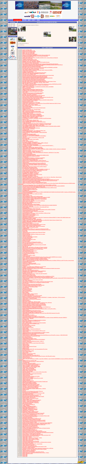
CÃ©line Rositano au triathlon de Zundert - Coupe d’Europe (32, 443)
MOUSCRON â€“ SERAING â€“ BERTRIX (29, 191)
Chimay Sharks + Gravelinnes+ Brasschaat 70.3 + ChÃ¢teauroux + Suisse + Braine (36, 124)
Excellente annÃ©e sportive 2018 (28, 85)
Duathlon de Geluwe (25, 194)
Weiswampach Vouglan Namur (27, 58)
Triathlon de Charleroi (25, 344)
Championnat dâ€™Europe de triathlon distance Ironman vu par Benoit (34, 305)
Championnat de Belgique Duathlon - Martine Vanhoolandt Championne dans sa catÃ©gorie (37, 448)
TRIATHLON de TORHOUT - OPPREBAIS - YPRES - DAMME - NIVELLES (35, 142)
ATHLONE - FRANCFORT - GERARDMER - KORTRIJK (31, 221)
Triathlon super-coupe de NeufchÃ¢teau (29, 369)
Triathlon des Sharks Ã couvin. (27, 374)
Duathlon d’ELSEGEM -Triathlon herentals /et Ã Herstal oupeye (33, 311)
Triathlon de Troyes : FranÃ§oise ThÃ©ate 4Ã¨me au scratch (32, 378)
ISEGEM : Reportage (25, 405)
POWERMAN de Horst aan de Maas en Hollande (30, 385)
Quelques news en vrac (26, 256)
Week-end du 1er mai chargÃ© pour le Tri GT (30, 426)
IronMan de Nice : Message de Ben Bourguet (30, 412)
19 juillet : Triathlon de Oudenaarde (28, 368)
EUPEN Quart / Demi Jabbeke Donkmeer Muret (30, 60)
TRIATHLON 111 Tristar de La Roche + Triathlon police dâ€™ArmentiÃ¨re (34, 273)
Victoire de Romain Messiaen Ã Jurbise (29, 239)
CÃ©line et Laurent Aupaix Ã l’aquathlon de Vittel (30, 427)
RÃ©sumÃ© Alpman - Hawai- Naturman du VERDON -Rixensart (33, 115)
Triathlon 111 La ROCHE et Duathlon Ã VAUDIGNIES (31, 181)
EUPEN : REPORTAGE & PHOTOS (28, 407)
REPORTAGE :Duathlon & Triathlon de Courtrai (30, 411)
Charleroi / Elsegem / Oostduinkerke (28, 128)
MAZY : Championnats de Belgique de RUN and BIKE (31, 111)
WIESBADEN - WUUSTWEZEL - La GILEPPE (30, 176)
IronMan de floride (25, 352)
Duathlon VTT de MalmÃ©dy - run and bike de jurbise (31, 296)
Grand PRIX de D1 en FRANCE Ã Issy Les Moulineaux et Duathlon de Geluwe (35, 282)
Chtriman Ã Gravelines (26, 264)
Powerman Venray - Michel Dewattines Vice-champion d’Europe (33, 451)
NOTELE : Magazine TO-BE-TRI (27, 141)
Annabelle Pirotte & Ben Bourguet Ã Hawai (29, 70)
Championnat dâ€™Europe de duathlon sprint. (30, 159)
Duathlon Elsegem (25, 343)
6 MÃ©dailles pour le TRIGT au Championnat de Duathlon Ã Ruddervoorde (35, 381)
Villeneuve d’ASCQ (25, 162)
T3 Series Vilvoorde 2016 (26, 122)
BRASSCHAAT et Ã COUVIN (27, 222)
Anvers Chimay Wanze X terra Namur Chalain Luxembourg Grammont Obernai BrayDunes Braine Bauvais (40, 63)
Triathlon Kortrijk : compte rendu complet (29, 367)
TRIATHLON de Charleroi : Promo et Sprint (29, 315)
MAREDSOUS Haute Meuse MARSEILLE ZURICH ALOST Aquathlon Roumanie (35, 62)
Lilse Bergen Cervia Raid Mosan (27, 71)
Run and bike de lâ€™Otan (26, 245)
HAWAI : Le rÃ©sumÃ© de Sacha (28, 87)
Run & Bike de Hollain (26, 241)
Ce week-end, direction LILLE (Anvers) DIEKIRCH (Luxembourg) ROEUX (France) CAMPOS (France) (39, 187)
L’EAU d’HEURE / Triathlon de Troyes (28, 127)
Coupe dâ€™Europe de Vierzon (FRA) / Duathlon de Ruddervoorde (33, 186)
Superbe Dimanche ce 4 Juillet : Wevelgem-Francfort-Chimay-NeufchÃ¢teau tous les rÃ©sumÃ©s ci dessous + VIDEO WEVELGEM (44, 335)
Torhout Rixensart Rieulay (26, 88)
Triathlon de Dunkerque (26, 379)
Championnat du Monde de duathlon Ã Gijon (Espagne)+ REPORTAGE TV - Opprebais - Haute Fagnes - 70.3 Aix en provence (43, 297)
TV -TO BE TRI (25, 133)
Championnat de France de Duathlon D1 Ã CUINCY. (31, 376)
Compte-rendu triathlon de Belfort (27, 377)
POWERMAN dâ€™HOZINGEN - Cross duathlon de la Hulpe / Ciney (33, 130)
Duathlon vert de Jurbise (26, 240)
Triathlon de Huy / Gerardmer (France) (28, 215)
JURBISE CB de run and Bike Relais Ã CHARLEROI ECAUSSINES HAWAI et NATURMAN (37, 86)
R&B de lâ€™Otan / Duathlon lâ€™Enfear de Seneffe (31, 202)
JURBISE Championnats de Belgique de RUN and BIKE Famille (33, 112)
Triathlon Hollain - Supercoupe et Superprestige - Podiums (32, 437)
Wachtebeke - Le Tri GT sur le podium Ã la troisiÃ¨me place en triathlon (34, 449)
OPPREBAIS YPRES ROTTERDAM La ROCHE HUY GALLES (33, 90)
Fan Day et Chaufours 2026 (27, 49)
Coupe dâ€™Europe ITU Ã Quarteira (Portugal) (30, 387)
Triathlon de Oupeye (25, 329)
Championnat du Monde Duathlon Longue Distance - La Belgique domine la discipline (36, 442)
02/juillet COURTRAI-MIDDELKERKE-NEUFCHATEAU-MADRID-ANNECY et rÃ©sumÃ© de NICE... (39, 308)
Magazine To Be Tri (25, 119)
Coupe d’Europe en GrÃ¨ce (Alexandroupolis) (29, 425)
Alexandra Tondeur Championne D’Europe (29, 346)
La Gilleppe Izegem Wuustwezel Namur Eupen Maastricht (32, 93)
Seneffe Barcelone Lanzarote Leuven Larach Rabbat (31, 102)
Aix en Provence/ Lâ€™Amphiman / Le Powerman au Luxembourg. (33, 157)
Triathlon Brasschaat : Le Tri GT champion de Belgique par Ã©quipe (33, 421)
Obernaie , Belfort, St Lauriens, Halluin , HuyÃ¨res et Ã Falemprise (33, 226)
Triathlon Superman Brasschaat (27, 440)
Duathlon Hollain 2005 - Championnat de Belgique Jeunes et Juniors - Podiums (35, 452)
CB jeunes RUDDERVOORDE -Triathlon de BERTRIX (31, 131)
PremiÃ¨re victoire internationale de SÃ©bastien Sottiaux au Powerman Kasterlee (36, 428)
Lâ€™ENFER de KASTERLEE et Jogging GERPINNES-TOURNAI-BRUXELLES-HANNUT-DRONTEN (39, 205)
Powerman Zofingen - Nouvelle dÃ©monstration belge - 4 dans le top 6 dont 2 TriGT (36, 435)
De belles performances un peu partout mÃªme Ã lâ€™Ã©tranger (33, 285)
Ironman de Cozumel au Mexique (27, 327)
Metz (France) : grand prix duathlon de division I (30, 270)
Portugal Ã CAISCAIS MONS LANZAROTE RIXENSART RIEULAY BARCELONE (36, 55)
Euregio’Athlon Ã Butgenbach (27, 417)
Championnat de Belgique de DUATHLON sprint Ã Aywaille (32, 307)
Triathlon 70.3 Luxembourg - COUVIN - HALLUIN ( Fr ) (31, 151)
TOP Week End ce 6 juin (26, 340)
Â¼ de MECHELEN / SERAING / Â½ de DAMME (30, 172)
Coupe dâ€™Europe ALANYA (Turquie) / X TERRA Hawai (32, 114)
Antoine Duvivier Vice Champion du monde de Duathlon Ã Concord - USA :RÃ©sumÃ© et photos (38, 356)
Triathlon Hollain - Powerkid (27, 436)
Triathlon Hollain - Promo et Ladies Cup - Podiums (30, 439)
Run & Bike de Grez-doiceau (27, 289)
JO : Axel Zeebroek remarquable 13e (28, 404)
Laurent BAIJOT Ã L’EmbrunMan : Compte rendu (30, 402)
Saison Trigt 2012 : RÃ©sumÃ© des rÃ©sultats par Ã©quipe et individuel (34, 247)
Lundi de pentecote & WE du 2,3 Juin (28, 274)
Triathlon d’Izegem (25, 331)
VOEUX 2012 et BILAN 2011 (27, 288)
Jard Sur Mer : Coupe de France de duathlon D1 (30, 386)
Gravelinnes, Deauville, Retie (27, 272)
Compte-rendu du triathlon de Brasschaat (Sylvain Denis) (32, 373)
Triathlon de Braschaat (26, 375)
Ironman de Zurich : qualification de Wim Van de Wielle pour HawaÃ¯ (34, 420)
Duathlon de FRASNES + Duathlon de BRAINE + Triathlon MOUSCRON (34, 132)
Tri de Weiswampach (25, 362)
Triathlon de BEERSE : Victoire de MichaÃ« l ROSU (31, 366)
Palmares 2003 (24, 454)
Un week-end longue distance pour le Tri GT (29, 416)
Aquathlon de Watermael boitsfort (28, 380)
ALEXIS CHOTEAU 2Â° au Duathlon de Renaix (30, 398)
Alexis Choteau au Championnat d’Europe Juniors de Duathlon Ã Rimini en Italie (35, 415)
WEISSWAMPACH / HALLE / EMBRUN (29, 218)
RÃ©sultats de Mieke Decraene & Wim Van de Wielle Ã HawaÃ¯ (33, 396)
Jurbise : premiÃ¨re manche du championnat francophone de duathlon (34, 322)
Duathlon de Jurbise (25, 165)
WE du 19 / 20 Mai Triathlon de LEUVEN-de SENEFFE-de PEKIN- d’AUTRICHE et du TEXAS (38, 276)
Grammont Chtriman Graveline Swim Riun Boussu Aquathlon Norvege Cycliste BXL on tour (37, 97)
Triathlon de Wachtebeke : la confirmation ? (29, 250)
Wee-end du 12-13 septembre (27, 357)
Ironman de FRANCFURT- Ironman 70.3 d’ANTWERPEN (31, 306)
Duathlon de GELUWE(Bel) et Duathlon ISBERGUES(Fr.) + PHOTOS (34, 388)
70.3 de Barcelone (25, 156)
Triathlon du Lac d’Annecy (26, 149)
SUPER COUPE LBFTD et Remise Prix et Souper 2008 (31, 394)
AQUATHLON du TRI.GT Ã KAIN (28, 216)
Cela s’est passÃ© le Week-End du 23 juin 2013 (30, 223)
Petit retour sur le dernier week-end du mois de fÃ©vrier (31, 284)
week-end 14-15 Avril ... (26, 233)
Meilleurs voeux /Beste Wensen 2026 (28, 50)
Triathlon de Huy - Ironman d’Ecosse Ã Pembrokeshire (31, 299)
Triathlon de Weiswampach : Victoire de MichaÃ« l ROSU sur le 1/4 (33, 330)
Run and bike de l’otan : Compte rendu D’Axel (30, 392)
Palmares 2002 (24, 455)
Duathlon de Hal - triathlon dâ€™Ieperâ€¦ (29, 263)
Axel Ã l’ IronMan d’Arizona (26, 351)
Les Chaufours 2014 (25, 190)
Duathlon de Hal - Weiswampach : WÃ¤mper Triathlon (31, 301)
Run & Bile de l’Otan (25, 324)
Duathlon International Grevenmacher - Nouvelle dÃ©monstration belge (34, 431)
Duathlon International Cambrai (27, 453)
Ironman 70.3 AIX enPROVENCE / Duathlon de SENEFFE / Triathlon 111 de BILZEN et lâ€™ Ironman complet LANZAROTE (43, 185)
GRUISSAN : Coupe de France (27, 354)
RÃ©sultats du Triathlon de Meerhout (28, 447)
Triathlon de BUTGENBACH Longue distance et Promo (31, 310)
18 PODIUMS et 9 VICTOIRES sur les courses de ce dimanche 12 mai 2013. (35, 228)
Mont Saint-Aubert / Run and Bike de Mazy (29, 167)
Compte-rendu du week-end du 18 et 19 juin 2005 (30, 441)
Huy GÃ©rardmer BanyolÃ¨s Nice (28, 56)
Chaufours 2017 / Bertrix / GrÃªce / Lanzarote (30, 104)
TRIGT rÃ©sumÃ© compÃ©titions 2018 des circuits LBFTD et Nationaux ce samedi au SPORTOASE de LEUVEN (41, 84)
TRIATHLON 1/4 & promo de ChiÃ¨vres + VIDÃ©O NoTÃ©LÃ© (33, 361)
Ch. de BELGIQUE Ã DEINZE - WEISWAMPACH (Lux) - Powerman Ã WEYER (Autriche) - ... (38, 145)
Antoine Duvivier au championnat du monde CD (30, 395)
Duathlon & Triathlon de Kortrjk (27, 371)
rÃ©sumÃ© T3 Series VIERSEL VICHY (29, 74)
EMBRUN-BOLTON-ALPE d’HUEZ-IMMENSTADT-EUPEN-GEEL (33, 333)
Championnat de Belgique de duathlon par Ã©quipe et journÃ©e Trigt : (34, 163)
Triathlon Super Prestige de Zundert (28, 444)
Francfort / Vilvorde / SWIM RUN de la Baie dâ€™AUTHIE (32, 96)
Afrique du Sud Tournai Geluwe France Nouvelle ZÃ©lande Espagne (33, 107)
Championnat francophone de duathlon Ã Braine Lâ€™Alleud (32, 279)
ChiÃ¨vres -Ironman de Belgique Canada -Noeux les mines (32, 174)
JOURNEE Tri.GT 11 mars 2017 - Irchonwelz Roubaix (31, 109)
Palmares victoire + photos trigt (27, 206)
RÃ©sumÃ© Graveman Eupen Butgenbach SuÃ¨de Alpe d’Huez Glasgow (34, 76)
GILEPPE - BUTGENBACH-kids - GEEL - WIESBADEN (31, 219)
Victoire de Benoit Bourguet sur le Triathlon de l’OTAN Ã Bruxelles (33, 316)
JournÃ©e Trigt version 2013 (27, 235)
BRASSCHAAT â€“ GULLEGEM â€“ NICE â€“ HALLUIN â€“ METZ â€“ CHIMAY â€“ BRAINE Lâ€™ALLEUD (40, 179)
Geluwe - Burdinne (25, 292)
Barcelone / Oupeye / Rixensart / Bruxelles (29, 171)
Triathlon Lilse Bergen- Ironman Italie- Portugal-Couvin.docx (32, 89)
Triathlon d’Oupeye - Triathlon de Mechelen (29, 298)
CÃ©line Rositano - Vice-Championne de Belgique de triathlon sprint (33, 424)
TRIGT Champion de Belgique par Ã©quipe (29, 383)
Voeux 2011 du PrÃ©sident (26, 326)
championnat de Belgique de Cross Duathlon (29, 236)
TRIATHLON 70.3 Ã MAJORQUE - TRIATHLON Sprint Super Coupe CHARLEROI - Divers (37, 277)
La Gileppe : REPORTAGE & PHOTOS (29, 406)
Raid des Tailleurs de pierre (26, 321)
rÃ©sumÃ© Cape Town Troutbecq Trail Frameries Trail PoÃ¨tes (33, 68)
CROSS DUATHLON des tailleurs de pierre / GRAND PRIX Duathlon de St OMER (36, 197)
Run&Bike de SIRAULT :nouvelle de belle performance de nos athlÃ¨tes (34, 198)
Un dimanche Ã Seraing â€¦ (27, 262)
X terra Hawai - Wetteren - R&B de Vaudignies (30, 293)
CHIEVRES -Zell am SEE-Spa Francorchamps (30, 144)
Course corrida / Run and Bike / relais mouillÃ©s (30, 139)
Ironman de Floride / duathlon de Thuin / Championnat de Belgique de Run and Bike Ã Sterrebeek (38, 209)
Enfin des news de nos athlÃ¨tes (27, 201)
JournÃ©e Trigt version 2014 (27, 195)
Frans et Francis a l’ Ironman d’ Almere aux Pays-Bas (31, 433)
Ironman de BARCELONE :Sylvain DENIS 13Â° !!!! (31, 355)
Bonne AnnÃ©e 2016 (25, 138)
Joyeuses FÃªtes (25, 140)
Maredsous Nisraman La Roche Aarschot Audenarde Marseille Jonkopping (34, 77)
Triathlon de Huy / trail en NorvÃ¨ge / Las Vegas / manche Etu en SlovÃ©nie (35, 259)
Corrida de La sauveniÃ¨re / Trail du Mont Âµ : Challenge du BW (33, 137)
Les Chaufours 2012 (25, 278)
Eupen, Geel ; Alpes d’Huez (27, 269)
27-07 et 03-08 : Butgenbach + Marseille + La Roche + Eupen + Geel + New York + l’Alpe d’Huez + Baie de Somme (42, 177)
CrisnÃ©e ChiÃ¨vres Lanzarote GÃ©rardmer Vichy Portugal (32, 91)
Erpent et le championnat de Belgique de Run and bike (31, 242)
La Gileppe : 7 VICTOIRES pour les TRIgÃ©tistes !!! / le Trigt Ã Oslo (34, 266)
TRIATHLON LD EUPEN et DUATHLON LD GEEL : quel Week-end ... (34, 303)
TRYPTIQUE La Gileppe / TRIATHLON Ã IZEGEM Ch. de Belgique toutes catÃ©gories (37, 302)
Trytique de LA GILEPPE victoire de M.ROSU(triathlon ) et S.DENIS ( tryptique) (35, 332)
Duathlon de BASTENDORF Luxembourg (29, 382)
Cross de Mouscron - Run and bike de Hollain (30, 286)
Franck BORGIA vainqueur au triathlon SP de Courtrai (31, 419)
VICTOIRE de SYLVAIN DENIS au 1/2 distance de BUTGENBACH (33, 339)
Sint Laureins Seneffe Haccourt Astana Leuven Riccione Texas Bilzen (34, 80)
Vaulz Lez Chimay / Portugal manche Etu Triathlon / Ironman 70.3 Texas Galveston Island (37, 281)
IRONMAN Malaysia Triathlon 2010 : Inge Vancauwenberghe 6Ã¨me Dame (34, 349)
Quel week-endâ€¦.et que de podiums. (28, 261)
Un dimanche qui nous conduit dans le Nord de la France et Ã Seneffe (34, 244)
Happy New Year (25, 246)
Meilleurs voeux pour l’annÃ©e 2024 (28, 53)
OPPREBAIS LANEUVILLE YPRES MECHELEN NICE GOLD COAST (34, 72)
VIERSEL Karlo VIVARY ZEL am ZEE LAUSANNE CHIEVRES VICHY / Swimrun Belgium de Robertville (40, 57)
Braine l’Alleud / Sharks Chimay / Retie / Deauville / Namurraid (32, 98)
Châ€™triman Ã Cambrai (26, 300)
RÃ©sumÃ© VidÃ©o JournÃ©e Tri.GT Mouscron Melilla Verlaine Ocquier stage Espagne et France (39, 81)
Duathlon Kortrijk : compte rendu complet (29, 370)
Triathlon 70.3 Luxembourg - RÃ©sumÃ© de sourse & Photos (32, 150)
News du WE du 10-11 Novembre (27, 251)
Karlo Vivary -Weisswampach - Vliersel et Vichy (30, 120)
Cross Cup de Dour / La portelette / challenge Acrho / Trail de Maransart (34, 199)
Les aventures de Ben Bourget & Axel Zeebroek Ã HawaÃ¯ (32, 295)
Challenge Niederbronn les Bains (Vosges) (29, 338)
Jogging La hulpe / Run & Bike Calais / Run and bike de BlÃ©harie (33, 200)
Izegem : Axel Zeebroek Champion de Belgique (30, 364)
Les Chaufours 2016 (25, 129)
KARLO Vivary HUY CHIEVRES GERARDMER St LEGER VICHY (33, 73)
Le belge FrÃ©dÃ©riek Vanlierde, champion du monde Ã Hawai (33, 211)
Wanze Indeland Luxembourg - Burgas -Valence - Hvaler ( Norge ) (33, 125)
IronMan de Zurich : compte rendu (28, 410)
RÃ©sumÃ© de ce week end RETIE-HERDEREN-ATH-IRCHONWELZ (34, 135)
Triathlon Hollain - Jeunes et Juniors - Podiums (30, 438)
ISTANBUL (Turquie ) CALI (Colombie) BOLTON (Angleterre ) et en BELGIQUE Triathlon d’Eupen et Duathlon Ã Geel (42, 220)
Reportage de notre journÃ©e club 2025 (29, 51)
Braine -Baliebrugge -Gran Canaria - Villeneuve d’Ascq (31, 105)
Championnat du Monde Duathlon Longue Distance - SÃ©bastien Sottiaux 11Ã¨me (36, 423)
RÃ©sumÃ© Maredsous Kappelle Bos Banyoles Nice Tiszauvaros (33, 95)
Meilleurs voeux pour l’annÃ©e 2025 (28, 52)
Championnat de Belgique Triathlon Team (29, 188)
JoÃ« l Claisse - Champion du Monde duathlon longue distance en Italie (34, 446)
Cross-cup (24, 390)
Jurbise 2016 (24, 136)
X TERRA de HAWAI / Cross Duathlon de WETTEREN (31, 113)
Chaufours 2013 (25, 231)
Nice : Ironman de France (26, 336)
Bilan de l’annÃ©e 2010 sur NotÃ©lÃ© (28, 325)
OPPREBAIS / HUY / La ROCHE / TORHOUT (30, 117)
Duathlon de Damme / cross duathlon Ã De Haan (30, 214)
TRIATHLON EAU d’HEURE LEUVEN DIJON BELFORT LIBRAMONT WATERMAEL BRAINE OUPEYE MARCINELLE (42, 64)
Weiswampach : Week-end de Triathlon (29, 363)
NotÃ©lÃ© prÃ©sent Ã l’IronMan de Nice (29, 334)
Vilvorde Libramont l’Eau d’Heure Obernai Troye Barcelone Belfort (33, 79)
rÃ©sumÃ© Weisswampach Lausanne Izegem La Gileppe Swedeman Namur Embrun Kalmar (38, 75)
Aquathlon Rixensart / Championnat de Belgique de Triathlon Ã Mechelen (34, 258)
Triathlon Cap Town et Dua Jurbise (28, 110)
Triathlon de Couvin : (25, 309)
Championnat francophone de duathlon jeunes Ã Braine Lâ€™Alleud (33, 232)
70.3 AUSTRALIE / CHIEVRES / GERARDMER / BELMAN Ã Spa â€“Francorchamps (36, 118)
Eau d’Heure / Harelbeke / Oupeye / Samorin (29, 100)
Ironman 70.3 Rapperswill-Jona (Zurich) (29, 154)
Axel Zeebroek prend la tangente (27, 393)
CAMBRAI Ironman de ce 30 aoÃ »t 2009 (29, 360)
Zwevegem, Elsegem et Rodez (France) (29, 275)
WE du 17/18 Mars (25, 283)
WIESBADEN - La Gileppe (26, 146)
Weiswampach (24, 265)
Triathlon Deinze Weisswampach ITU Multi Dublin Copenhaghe (32, 92)
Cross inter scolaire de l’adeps (27, 237)
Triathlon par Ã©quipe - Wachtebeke (28, 450)
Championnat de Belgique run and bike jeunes (30, 210)
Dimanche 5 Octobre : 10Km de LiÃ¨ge (28, 397)
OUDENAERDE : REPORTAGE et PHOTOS (29, 408)
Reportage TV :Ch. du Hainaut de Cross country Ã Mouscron (32, 391)
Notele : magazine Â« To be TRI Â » (28, 314)
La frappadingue (25, 254)
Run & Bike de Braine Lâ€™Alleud (28, 294)
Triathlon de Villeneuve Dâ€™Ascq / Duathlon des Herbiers (32, 193)
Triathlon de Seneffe (25, 345)
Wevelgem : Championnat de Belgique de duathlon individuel (32, 267)
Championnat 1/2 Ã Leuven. (27, 342)
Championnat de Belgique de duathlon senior (29, 189)
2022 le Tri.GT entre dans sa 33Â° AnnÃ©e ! (29, 54)
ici (28, 43)
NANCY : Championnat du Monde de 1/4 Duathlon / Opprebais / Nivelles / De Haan (36, 257)
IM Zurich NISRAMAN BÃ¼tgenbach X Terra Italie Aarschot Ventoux (34, 121)
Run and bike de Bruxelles (26, 238)
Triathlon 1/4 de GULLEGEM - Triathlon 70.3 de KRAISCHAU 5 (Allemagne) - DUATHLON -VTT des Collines (40, 152)
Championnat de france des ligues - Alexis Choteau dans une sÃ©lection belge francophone (37, 432)
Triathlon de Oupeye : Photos (27, 399)
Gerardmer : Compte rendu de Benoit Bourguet (30, 401)
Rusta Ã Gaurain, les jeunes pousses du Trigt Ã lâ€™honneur (32, 249)
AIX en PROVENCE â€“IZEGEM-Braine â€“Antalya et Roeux (32, 158)
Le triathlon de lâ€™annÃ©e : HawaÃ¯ (28, 255)
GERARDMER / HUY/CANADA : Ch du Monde (30, 173)
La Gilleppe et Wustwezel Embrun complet (29, 59)
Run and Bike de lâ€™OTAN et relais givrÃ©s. (30, 168)
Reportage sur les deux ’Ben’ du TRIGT (29, 353)
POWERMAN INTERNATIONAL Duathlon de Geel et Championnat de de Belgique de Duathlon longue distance (41, 268)
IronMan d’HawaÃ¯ (25, 328)
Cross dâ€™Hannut (25, 287)
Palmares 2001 (24, 456)
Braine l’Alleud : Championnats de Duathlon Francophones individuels (34, 320)
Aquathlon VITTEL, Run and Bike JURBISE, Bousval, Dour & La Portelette (35, 164)
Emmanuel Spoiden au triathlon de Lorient (29, 445)
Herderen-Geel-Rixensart (26, 108)
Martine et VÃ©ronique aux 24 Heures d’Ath (29, 429)
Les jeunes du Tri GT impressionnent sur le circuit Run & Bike (32, 414)
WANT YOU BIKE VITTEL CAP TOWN (29, 83)
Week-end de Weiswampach (27, 403)
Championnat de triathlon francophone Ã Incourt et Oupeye (32, 430)
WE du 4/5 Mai (24, 230)
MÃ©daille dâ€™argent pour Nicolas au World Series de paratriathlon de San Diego (36, 229)
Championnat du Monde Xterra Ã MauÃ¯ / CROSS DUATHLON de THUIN (34, 170)
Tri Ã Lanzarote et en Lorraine (27, 212)
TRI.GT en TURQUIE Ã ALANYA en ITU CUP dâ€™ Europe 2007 (33, 413)
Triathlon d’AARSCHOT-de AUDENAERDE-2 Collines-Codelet (32, 148)
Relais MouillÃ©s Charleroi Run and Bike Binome (30, 69)
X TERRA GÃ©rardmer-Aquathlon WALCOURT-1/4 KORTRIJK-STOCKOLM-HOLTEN (36, 123)
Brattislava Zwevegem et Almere (27, 101)
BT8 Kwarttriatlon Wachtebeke (27, 337)
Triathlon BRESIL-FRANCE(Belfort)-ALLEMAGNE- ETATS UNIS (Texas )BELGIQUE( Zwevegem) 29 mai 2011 (41, 313)
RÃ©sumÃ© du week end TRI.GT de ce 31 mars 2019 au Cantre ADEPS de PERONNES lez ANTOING (39, 67)
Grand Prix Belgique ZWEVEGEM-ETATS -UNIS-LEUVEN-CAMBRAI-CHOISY (35, 155)
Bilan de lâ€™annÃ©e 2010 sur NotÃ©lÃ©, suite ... (31, 323)
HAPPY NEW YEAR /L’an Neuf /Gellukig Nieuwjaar (31, 204)
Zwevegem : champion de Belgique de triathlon (30, 227)
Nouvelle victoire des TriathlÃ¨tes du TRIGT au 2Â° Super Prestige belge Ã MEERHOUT (37, 422)
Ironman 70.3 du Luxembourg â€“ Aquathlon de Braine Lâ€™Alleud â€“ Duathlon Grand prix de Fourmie (39, 180)
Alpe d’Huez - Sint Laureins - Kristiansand (29, 94)
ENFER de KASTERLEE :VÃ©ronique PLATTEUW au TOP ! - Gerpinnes (34, 248)
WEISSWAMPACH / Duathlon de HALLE (29, 175)
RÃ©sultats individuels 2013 (27, 203)
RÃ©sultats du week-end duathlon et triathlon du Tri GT (31, 418)
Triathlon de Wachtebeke (26, 290)
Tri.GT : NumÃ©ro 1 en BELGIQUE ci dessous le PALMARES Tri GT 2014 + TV (36, 169)
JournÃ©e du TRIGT (25, 347)
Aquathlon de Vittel (25, 389)
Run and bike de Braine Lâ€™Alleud (28, 253)
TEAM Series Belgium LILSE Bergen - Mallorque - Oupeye (32, 116)
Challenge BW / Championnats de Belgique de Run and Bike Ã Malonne (34, 166)
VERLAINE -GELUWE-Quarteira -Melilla (29, 134)
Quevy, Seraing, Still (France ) (27, 280)
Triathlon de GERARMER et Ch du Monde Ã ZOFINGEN (31, 143)
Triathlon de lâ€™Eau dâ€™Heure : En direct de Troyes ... (32, 312)
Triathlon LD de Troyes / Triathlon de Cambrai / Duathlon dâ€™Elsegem (34, 182)
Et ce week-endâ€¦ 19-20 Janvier (27, 243)
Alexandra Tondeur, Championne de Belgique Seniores (31, 225)
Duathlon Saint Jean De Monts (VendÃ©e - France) (31, 384)
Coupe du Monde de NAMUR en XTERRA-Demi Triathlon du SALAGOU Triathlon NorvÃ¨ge (37, 99)
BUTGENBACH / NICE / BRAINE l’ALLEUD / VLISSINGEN (32, 271)
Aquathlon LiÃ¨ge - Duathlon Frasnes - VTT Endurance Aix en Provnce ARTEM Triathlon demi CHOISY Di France (41, 103)
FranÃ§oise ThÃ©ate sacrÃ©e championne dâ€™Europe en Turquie (33, 224)
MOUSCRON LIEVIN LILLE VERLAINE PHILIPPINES (31, 66)
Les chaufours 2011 (25, 319)
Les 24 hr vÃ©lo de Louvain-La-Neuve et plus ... (30, 252)
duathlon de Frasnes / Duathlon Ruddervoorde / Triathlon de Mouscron (34, 160)
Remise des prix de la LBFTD (27, 291)
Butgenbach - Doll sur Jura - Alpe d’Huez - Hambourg (31, 61)
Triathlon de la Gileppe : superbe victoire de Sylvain (31, 365)
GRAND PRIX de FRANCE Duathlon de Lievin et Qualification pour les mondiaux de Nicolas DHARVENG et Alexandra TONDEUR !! (44, 317)
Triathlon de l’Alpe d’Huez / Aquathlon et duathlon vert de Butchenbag (34, 304)
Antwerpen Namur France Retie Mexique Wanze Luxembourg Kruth (33, 78)
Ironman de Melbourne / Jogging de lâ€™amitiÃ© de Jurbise (32, 196)
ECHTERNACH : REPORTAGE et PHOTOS (29, 409)
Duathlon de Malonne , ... (26, 207)
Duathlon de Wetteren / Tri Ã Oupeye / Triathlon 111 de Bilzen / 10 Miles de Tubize (36, 213)
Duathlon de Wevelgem (26, 372)
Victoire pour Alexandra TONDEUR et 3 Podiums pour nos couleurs (33, 234)
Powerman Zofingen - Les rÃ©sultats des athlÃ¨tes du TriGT (32, 434)
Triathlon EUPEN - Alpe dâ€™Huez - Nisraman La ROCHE (32, 147)
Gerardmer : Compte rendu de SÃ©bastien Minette (30, 400)
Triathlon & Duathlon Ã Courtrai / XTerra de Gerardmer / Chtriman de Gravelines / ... (36, 178)
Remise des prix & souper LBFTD (28, 350)
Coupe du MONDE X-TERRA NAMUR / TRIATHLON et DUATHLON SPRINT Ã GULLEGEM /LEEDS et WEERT (41, 126)
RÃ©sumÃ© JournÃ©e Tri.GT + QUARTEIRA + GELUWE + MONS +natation (35, 82)
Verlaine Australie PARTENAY (27, 106)
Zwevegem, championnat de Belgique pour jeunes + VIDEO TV (33, 341)
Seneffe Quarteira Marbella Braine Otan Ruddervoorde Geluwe (32, 65)
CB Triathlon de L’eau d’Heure (27, 153)
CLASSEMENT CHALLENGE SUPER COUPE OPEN (31, 208)
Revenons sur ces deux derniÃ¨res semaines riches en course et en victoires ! (35, 161)
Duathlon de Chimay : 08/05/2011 (27, 318)
